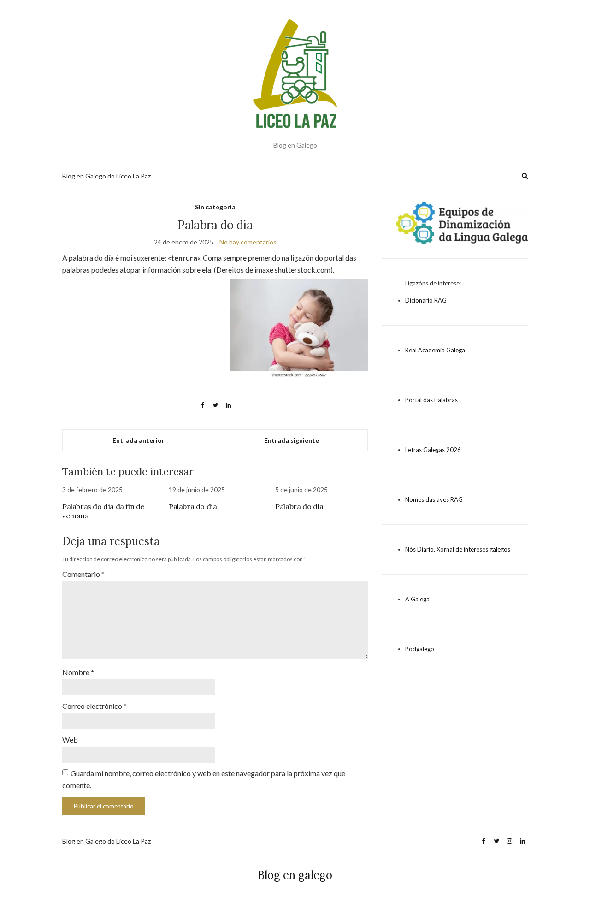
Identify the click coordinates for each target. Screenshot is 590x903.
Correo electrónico (94, 705)
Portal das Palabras (431, 400)
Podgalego (419, 649)
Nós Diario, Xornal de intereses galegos (457, 549)
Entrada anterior (138, 440)
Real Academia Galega (435, 350)
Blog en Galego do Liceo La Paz (106, 176)
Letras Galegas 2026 (433, 449)
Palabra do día (193, 506)
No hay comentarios (248, 242)
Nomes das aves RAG (434, 499)
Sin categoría (215, 207)
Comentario (83, 574)
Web (70, 739)
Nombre (78, 672)
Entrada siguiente (291, 440)
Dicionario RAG (426, 300)
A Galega (417, 599)
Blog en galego (295, 875)
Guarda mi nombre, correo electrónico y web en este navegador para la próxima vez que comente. (203, 779)
